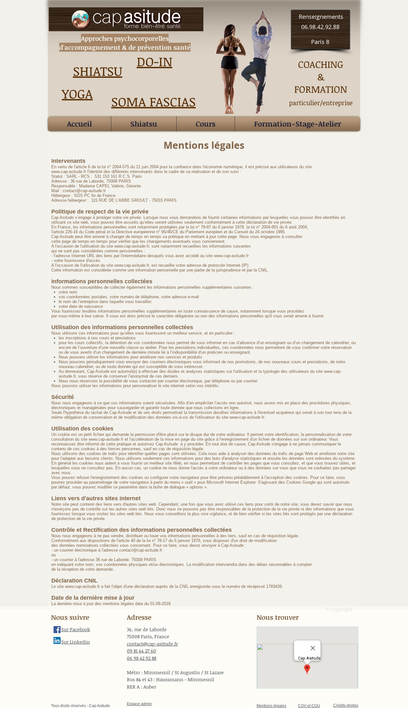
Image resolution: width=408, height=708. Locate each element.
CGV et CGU (309, 706)
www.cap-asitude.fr (131, 246)
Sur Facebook (75, 629)
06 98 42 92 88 (141, 658)
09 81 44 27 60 (141, 650)
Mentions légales (271, 706)
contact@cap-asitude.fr (140, 550)
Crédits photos (345, 705)
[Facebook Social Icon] (57, 629)
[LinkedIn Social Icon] (57, 640)
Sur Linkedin (75, 642)
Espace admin (139, 704)
